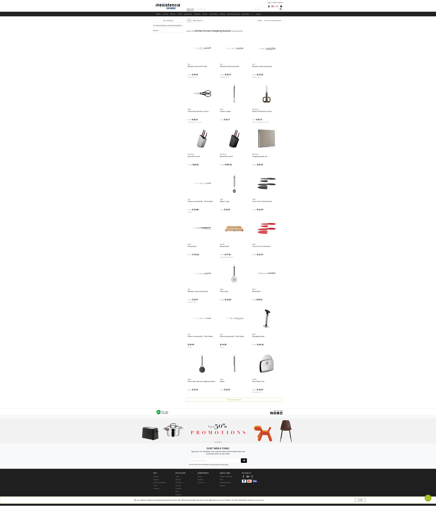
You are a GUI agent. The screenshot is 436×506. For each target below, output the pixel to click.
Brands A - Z (202, 482)
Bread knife (256, 291)
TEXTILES (204, 14)
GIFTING (258, 14)
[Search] (281, 9)
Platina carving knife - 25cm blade (200, 201)
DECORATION (188, 14)
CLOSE (360, 500)
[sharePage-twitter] (274, 413)
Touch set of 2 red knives (261, 246)
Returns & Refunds (159, 482)
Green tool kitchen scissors (262, 111)
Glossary (222, 485)
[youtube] (247, 476)
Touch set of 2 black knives (262, 201)
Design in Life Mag (226, 476)
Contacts (156, 488)
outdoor (200, 479)
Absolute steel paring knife (262, 66)
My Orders (178, 482)
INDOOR (190, 9)
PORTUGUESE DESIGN (233, 14)
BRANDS (158, 14)
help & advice (278, 2)
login (269, 2)
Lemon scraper (225, 111)
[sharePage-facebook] (271, 413)
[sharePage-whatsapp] (278, 413)
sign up (178, 479)
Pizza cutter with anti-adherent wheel (201, 381)
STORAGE (222, 14)
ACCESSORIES (213, 14)
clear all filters (168, 20)
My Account (180, 473)
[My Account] (269, 6)
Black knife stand (226, 156)
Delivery (156, 479)
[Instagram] (252, 476)
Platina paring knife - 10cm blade (232, 336)
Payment (156, 476)
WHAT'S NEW (245, 14)
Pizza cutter (224, 291)
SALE (252, 14)
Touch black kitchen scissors (198, 111)
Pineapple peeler (258, 336)
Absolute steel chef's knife (197, 66)
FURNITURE (197, 14)
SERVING (172, 14)
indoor (200, 476)
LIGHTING (165, 14)
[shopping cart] (281, 6)
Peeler (222, 381)
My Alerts (178, 488)
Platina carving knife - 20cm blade (200, 336)
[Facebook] (243, 476)
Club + (155, 485)
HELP (155, 473)
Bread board (224, 246)
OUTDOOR (201, 9)
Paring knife (192, 246)
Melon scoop (224, 201)
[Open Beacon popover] (428, 498)
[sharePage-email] (281, 413)
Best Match (198, 20)
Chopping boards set (259, 156)
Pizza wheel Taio (258, 381)
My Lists (178, 485)
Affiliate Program (225, 482)
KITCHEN (179, 14)
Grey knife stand (194, 156)
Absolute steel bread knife (229, 66)
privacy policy (259, 500)
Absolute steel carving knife (198, 291)
